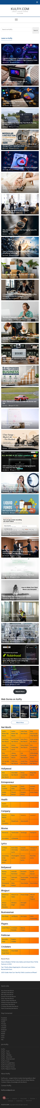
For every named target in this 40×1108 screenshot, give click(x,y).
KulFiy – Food (5, 1051)
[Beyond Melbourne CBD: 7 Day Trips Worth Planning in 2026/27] (20, 118)
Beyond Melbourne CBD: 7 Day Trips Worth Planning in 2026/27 (19, 123)
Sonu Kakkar (34, 883)
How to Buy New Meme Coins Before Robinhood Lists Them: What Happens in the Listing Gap (20, 660)
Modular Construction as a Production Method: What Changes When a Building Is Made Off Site (19, 145)
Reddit (3, 1033)
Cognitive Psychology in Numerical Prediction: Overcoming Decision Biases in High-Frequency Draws (20, 59)
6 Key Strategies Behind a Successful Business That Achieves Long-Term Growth (19, 381)
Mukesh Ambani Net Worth (9, 1002)
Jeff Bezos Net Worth (7, 992)
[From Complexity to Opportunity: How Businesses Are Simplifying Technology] (20, 247)
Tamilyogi (24, 832)
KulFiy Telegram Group (8, 1067)
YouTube (3, 1026)
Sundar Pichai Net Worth (8, 996)
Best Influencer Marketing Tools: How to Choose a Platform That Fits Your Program (18, 488)
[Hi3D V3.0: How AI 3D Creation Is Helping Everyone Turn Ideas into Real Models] (20, 461)
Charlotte (6, 62)
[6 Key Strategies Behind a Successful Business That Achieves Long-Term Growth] (20, 375)
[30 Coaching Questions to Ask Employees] (20, 204)
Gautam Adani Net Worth (8, 1000)
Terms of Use (29, 1100)
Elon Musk (5, 916)
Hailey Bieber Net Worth (14, 733)
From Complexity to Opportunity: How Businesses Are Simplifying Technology (20, 252)
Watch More (20, 722)
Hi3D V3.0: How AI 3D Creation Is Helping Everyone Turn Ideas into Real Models (19, 467)
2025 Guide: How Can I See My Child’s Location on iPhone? (19, 972)
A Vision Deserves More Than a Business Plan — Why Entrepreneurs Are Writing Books (20, 295)
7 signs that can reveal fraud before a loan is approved (20, 167)
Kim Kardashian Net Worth (33, 747)
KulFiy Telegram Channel (8, 1069)
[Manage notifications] (4, 1097)
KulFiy (3, 1049)
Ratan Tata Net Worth (7, 998)
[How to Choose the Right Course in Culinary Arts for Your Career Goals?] (20, 333)
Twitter (3, 1022)
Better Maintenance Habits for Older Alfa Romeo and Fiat (19, 402)
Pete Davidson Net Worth (5, 755)
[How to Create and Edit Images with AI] (20, 75)
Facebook (4, 1018)
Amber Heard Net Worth (5, 747)
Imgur (3, 1035)
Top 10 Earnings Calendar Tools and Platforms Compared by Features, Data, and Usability (17, 424)
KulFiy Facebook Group (8, 1065)
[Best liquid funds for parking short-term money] (20, 504)
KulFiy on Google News (8, 1063)
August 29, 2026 (15, 62)
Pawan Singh (24, 894)
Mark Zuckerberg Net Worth (9, 1008)
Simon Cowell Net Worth (24, 775)
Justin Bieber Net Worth (5, 733)
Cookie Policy (19, 1100)
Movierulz (5, 832)
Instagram (4, 1020)
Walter (5, 448)
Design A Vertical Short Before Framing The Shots (18, 575)
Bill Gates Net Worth (7, 994)
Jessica (5, 191)
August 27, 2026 (15, 470)
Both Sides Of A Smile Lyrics (14, 850)
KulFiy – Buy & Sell (6, 1057)
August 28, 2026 (14, 448)
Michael (6, 126)
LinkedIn (3, 1027)
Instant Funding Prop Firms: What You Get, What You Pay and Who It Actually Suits (19, 552)
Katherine (6, 470)
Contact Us (14, 1098)
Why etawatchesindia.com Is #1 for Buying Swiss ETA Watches (20, 231)
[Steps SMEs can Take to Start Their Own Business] (20, 268)
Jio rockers (5, 838)
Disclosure (10, 1100)
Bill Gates (24, 916)
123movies (14, 838)
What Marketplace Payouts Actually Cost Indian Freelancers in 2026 (18, 102)
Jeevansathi (24, 821)
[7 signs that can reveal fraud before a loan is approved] (20, 161)
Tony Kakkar (24, 883)
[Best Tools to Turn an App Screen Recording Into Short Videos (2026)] (20, 526)
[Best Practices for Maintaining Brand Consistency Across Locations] (20, 354)
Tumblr (3, 1031)
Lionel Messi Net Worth (8, 1004)
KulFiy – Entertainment (8, 1059)
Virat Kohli (14, 951)
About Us (7, 1098)
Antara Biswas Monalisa (5, 905)
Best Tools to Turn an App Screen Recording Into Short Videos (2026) (20, 531)
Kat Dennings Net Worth (24, 755)
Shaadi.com (14, 821)
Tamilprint (33, 832)
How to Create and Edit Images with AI (15, 81)
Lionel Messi (6, 928)
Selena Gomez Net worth (14, 747)
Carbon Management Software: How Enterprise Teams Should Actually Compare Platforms (20, 681)
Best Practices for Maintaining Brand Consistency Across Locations (18, 359)
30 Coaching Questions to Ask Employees (16, 210)
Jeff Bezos (14, 916)
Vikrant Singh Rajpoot (32, 897)
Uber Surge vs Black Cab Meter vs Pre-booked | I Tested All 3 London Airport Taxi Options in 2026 (18, 445)
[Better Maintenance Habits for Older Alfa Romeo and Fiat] (20, 397)
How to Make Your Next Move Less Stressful (17, 596)
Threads (3, 1024)
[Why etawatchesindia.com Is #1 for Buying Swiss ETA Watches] (20, 225)
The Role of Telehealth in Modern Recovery (16, 317)
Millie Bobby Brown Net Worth (34, 755)
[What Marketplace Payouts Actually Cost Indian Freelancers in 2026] (20, 97)
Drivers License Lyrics (23, 858)
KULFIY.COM (20, 9)
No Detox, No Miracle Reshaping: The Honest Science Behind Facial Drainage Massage (19, 188)
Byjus (13, 815)
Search (36, 30)
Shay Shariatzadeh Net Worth (34, 733)
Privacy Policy (23, 1098)
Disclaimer (32, 1098)
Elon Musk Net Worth (7, 990)
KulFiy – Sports (5, 1053)
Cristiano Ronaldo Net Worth (9, 1006)
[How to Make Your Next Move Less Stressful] (20, 590)
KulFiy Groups (5, 1061)
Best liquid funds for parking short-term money (18, 510)
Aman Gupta (34, 792)
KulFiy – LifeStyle (6, 1055)
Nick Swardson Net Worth (5, 775)
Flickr (3, 1037)
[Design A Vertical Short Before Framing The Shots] (20, 569)
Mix (2, 1039)
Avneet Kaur (34, 877)
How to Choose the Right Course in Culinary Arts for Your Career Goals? (19, 338)
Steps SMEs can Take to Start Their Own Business (18, 274)
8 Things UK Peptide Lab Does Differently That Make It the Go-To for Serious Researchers (20, 638)
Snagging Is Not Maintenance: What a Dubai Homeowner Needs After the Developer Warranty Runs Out (18, 616)
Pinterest (4, 1029)
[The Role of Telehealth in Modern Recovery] (20, 311)
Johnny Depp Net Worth (14, 755)
